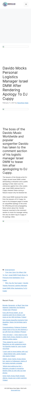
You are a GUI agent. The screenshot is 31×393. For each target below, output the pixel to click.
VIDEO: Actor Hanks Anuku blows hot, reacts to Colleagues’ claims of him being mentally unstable (15, 361)
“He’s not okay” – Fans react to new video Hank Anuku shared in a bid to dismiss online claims (15, 337)
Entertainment (10, 270)
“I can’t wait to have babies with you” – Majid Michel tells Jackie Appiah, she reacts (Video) (15, 354)
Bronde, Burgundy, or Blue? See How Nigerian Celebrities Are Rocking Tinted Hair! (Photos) (15, 307)
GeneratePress (15, 390)
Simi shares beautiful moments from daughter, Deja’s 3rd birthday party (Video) (15, 322)
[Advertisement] (15, 25)
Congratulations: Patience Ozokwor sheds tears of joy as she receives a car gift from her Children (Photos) (15, 330)
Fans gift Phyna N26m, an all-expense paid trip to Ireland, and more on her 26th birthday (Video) (14, 315)
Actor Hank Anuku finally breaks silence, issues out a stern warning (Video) (15, 378)
